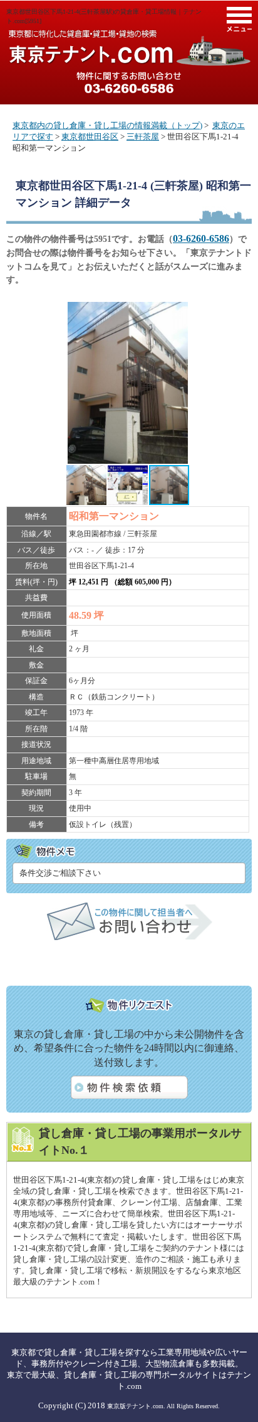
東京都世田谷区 (89, 136)
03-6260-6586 (201, 238)
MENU (239, 19)
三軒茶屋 (142, 136)
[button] (238, 313)
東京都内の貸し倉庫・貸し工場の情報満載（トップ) (107, 125)
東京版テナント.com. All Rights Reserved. (163, 1406)
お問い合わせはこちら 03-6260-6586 (129, 82)
